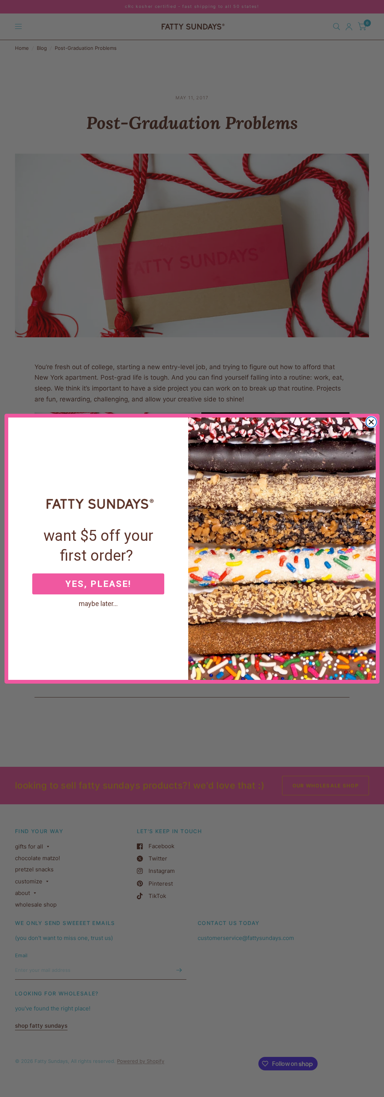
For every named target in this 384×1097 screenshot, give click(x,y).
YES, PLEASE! (98, 584)
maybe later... (98, 603)
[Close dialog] (371, 422)
